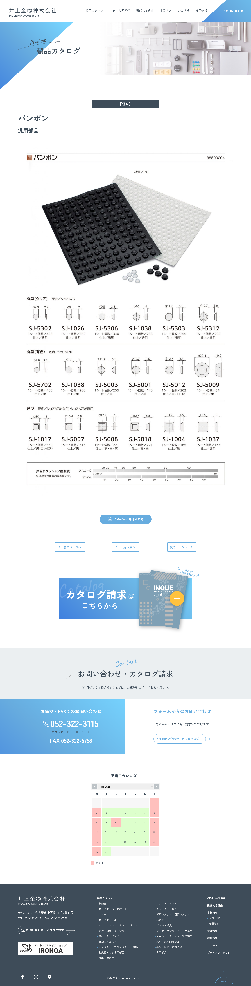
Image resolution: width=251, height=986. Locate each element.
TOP (223, 982)
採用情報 (201, 10)
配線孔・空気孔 (108, 941)
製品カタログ (94, 10)
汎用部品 (161, 952)
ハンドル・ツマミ (166, 903)
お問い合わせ (234, 11)
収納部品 (161, 920)
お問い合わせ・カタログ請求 (180, 739)
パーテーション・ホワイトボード (118, 925)
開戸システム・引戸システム (173, 914)
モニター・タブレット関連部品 (174, 936)
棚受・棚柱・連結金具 (169, 947)
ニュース (212, 945)
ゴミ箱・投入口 (165, 925)
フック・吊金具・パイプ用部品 (174, 931)
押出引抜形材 (106, 958)
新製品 (102, 903)
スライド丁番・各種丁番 (113, 909)
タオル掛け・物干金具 (111, 931)
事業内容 (166, 10)
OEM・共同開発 (119, 10)
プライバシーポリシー (220, 952)
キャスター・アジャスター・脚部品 (119, 947)
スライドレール (108, 920)
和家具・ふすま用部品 (111, 952)
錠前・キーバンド (109, 936)
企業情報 (183, 10)
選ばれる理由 (145, 10)
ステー (102, 914)
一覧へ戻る (128, 547)
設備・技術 (215, 918)
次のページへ (178, 547)
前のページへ (72, 547)
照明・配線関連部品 (168, 941)
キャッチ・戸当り (166, 909)
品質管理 (214, 923)
